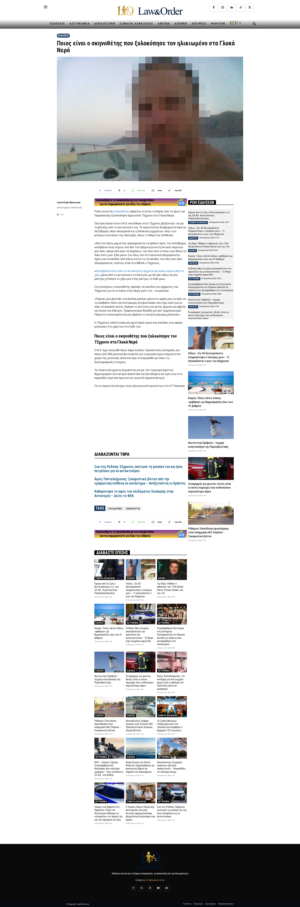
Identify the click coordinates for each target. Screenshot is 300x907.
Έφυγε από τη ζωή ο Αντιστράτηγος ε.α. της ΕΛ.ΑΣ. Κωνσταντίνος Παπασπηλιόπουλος (106, 588)
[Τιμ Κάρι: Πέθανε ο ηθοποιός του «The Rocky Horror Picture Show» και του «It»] (172, 569)
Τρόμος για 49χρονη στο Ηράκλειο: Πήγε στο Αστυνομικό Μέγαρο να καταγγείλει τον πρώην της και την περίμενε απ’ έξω (108, 813)
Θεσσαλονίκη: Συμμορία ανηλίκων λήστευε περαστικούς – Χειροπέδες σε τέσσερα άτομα (171, 767)
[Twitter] (142, 888)
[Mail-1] (167, 888)
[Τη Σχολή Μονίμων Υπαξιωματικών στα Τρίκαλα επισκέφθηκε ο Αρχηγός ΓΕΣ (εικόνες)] (172, 706)
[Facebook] (214, 7)
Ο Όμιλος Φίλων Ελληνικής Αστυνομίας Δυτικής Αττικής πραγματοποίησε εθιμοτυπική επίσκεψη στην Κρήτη (140, 813)
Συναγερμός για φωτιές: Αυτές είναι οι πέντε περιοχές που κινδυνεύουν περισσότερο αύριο (140, 680)
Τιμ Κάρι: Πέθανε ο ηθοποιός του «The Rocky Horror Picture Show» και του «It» (170, 588)
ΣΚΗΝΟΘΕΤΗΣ (133, 508)
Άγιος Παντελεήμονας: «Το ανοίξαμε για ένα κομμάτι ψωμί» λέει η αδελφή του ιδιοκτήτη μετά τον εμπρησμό (171, 682)
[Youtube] (158, 888)
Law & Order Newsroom (68, 202)
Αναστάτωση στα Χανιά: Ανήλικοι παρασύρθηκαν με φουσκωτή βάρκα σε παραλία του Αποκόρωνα (140, 767)
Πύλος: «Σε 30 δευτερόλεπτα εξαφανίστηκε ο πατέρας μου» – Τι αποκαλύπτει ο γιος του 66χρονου (139, 590)
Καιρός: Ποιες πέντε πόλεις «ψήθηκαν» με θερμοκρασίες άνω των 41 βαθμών (109, 633)
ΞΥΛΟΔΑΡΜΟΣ (114, 508)
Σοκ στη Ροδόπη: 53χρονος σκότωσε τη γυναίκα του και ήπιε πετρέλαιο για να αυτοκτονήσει (138, 469)
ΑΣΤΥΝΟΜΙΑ (132, 623)
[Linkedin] (231, 7)
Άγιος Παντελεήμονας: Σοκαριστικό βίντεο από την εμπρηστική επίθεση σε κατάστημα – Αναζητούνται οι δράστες (140, 481)
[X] (249, 7)
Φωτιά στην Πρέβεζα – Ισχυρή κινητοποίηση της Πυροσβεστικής (107, 679)
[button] (254, 24)
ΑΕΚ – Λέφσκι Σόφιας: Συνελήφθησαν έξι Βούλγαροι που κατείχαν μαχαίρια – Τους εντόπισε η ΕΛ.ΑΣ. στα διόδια (108, 769)
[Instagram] (223, 7)
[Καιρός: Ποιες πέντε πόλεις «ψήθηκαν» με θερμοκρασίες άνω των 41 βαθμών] (109, 614)
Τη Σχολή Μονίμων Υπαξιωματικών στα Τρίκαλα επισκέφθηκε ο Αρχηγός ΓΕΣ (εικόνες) (169, 725)
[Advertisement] (140, 418)
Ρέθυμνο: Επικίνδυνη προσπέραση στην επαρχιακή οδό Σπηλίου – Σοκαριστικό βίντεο (107, 725)
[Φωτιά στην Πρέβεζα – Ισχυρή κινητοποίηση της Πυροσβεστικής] (109, 662)
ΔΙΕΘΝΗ (161, 578)
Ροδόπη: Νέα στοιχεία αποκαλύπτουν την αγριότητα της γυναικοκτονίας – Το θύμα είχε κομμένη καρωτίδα (139, 635)
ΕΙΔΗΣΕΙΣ (63, 35)
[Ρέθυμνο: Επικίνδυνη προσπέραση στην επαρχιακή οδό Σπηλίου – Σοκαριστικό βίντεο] (109, 706)
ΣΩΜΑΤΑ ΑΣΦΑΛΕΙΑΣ (105, 578)
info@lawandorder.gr (155, 880)
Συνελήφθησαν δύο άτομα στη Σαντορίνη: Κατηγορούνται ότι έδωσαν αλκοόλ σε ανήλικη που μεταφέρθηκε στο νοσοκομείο (171, 636)
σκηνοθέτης (122, 211)
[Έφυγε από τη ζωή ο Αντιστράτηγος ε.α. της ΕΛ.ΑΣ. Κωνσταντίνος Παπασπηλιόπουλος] (109, 569)
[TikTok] (241, 7)
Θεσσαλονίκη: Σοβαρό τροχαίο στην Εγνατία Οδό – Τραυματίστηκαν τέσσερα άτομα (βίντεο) (140, 725)
